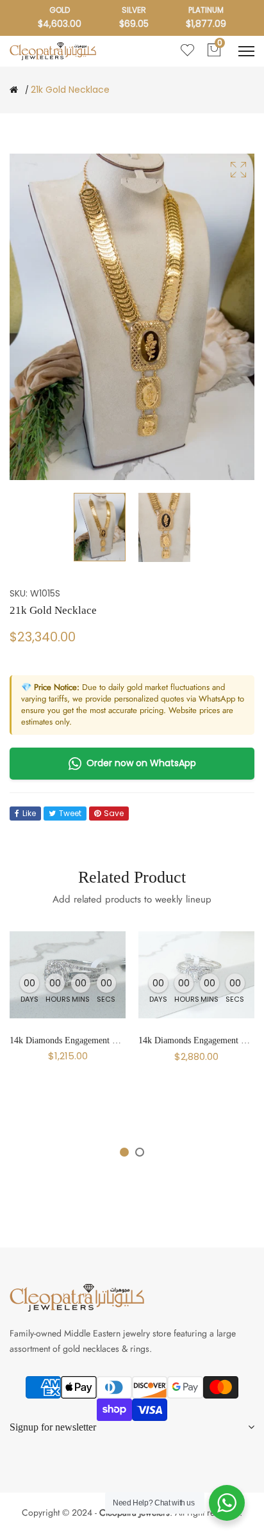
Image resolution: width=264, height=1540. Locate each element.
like (29, 813)
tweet (70, 813)
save (114, 813)
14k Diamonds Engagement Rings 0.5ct (81, 1040)
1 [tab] (124, 1152)
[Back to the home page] (14, 89)
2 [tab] (139, 1152)
